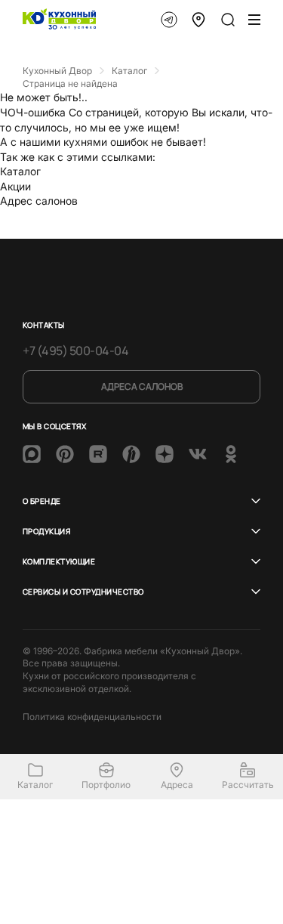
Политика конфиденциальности (92, 716)
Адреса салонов (142, 386)
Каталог (20, 171)
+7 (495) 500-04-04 (75, 350)
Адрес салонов (39, 200)
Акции (15, 186)
